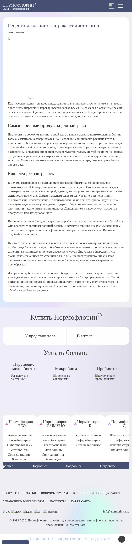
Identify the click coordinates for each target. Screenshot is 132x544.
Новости (20, 32)
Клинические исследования (96, 493)
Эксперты (57, 501)
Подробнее (39, 466)
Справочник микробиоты (23, 501)
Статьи (30, 493)
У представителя (40, 335)
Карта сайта (81, 501)
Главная (11, 32)
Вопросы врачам (54, 493)
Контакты (11, 493)
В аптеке (84, 335)
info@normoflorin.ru (116, 511)
